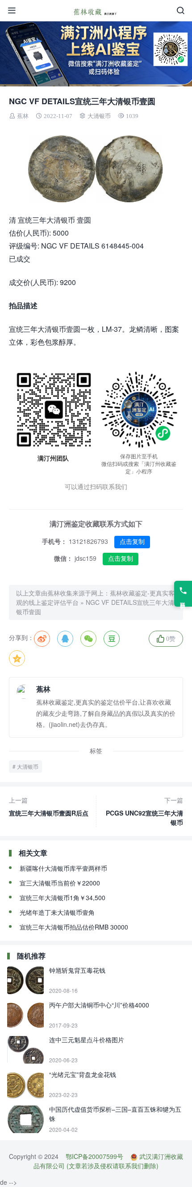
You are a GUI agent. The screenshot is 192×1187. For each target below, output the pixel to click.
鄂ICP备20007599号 (94, 1156)
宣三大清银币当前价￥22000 (60, 882)
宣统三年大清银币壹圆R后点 (48, 806)
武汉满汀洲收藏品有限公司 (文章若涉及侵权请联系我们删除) (108, 1161)
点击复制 (132, 541)
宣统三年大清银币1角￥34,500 (62, 897)
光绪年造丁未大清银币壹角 (57, 912)
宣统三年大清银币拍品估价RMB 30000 (74, 926)
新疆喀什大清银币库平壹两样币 (63, 868)
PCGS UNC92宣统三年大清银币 (144, 811)
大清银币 (99, 116)
